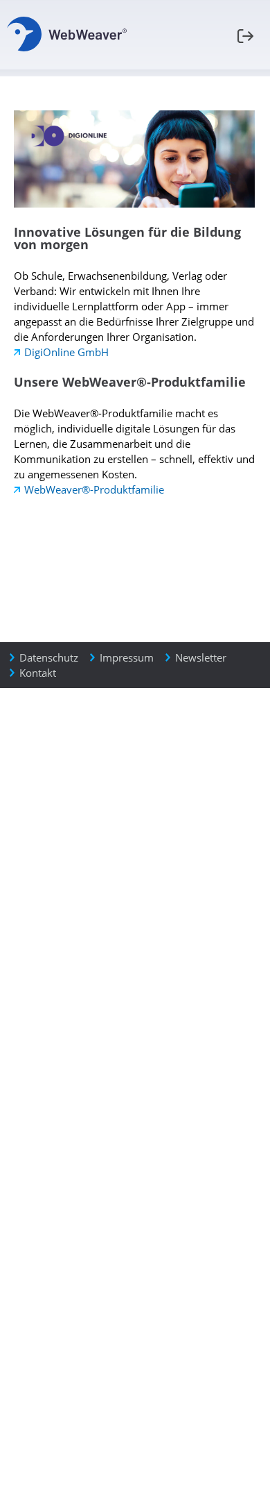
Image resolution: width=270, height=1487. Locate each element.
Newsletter (200, 657)
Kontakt (37, 673)
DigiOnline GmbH (66, 352)
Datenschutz (48, 657)
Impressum (127, 657)
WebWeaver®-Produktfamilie (94, 489)
